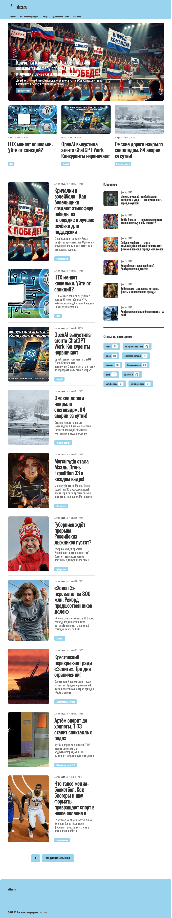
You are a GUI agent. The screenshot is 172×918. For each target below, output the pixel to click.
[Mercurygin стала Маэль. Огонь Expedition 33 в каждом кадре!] (28, 480)
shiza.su (43, 912)
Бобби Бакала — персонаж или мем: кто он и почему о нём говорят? (141, 221)
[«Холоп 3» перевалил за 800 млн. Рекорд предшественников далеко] (28, 610)
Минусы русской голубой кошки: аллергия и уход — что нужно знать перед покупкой (141, 200)
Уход (110, 374)
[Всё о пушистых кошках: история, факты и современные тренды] (110, 290)
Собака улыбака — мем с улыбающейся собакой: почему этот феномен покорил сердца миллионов (142, 246)
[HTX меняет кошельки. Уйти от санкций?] (32, 119)
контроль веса (140, 384)
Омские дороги (123, 164)
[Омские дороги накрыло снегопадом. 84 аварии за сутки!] (139, 119)
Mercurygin (61, 506)
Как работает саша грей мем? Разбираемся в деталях (138, 267)
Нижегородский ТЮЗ (65, 765)
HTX (11, 164)
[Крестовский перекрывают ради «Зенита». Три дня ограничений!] (28, 676)
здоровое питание (60, 16)
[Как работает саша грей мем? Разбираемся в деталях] (110, 267)
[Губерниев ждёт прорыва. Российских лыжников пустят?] (28, 543)
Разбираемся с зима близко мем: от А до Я (142, 313)
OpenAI (66, 164)
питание (77, 16)
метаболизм (114, 384)
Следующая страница (58, 858)
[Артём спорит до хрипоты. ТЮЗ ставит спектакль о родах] (28, 739)
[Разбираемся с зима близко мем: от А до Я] (110, 313)
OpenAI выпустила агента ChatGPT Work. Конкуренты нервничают (85, 150)
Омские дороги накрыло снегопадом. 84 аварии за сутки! (139, 150)
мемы (12, 16)
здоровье (131, 374)
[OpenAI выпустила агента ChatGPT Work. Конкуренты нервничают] (86, 119)
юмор (45, 16)
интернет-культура (29, 16)
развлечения (24, 90)
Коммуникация (136, 365)
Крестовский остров (65, 701)
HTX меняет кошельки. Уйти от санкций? (30, 147)
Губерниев (61, 569)
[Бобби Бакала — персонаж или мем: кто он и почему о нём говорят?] (110, 221)
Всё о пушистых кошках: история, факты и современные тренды (140, 290)
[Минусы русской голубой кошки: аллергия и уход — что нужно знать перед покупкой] (110, 198)
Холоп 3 (59, 638)
